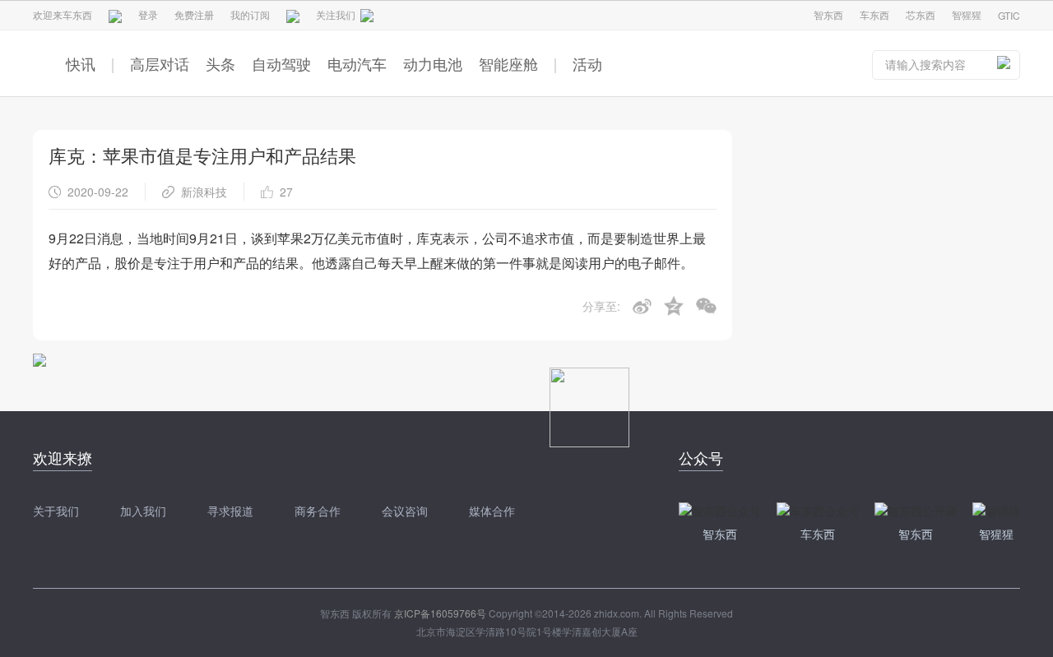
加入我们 (143, 510)
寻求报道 (230, 510)
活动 (587, 63)
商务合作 (318, 510)
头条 (220, 63)
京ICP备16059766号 (440, 613)
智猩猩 (966, 14)
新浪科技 (204, 191)
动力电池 (432, 63)
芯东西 (920, 14)
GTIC (1009, 15)
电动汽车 (357, 63)
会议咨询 (405, 510)
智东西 (828, 14)
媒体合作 (492, 510)
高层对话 (159, 63)
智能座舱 (508, 63)
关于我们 (56, 510)
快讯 (80, 63)
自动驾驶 (281, 63)
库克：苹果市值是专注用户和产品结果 (202, 155)
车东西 (874, 14)
